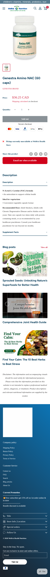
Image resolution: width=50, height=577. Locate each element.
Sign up (15, 562)
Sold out (25, 119)
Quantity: (7, 110)
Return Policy (8, 451)
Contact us (7, 471)
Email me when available (25, 160)
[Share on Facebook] (31, 154)
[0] (45, 8)
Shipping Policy (9, 448)
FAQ (4, 475)
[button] (25, 182)
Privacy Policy (8, 455)
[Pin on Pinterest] (36, 154)
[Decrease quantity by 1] (15, 109)
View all (44, 247)
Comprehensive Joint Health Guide (24, 322)
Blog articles (7, 482)
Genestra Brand (11, 89)
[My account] (40, 8)
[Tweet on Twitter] (41, 154)
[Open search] (35, 8)
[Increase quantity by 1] (28, 109)
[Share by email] (45, 154)
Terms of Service (9, 459)
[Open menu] (4, 8)
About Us (6, 485)
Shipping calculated (20, 101)
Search (5, 478)
